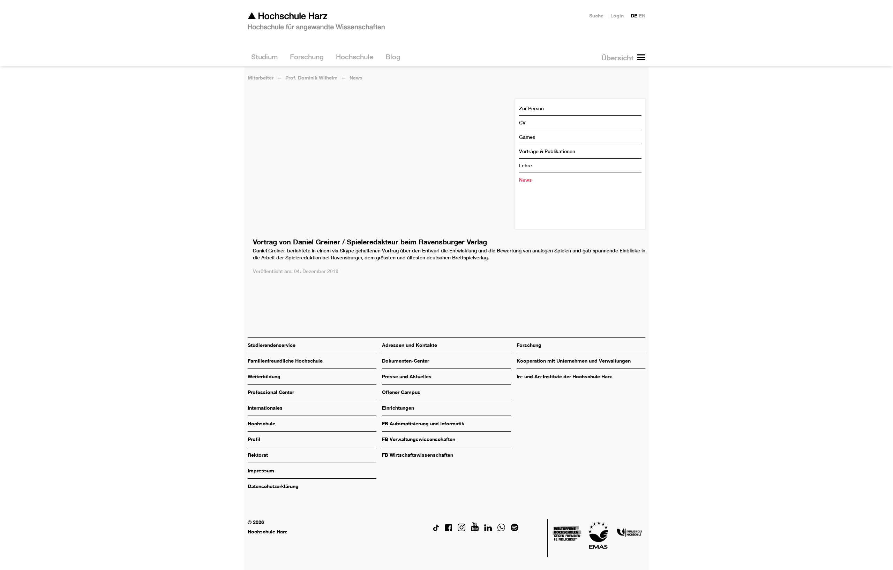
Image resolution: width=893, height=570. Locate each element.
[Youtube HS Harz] (475, 529)
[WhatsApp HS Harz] (501, 529)
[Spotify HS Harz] (514, 529)
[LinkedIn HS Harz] (488, 529)
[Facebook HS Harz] (448, 529)
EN (642, 15)
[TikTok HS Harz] (436, 529)
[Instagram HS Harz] (461, 529)
